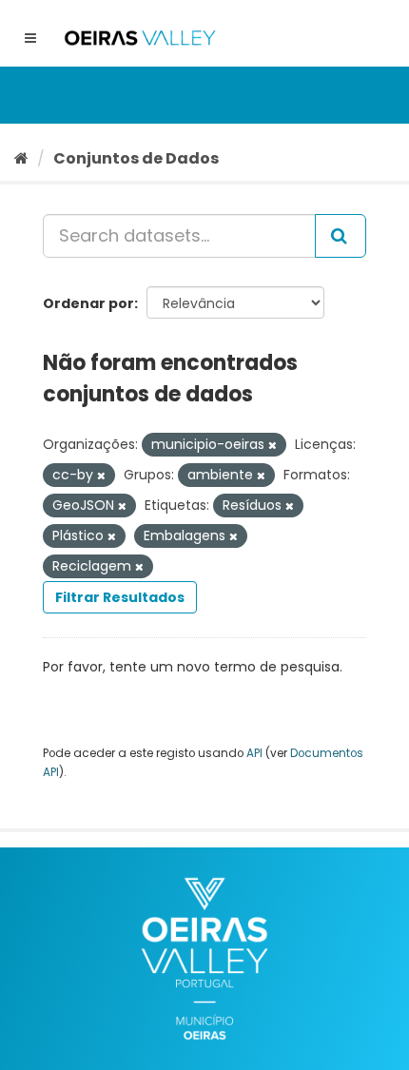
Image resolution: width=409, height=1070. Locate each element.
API (254, 753)
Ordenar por (88, 303)
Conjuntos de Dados (136, 158)
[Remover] (272, 445)
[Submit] (340, 236)
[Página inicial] (21, 158)
